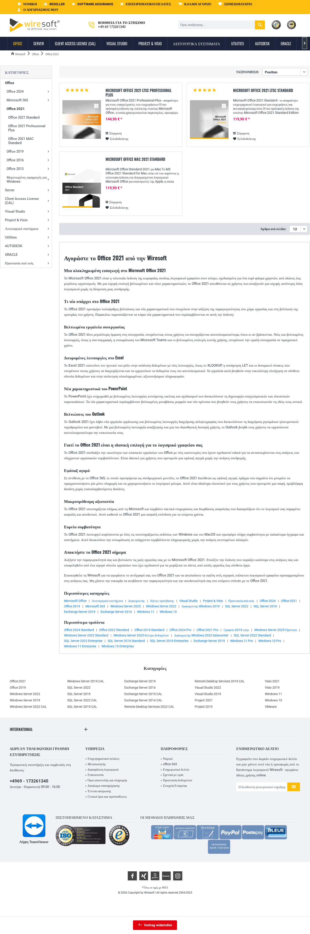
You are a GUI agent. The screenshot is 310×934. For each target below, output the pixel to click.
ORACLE (11, 255)
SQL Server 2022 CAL (82, 700)
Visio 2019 (272, 687)
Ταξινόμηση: (247, 71)
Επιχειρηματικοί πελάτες (104, 758)
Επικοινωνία (95, 775)
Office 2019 (15, 151)
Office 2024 (15, 91)
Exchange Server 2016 (116, 612)
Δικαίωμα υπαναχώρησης (104, 785)
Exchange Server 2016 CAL (143, 700)
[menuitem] (195, 4)
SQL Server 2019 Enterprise (169, 641)
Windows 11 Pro (241, 641)
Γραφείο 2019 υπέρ (236, 630)
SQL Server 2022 (236, 606)
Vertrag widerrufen (158, 925)
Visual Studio (15, 211)
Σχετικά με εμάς (173, 775)
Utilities (11, 237)
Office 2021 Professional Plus (26, 128)
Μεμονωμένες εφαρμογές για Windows (27, 179)
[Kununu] (166, 875)
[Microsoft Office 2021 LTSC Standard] (209, 119)
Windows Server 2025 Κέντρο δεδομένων (141, 635)
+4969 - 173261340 (29, 781)
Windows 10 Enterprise (117, 646)
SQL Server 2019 (265, 606)
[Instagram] (177, 875)
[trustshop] (119, 835)
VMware (271, 706)
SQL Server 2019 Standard (126, 641)
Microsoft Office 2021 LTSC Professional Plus (139, 92)
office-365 (170, 764)
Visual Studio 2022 (208, 687)
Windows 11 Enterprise (80, 646)
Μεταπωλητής (97, 764)
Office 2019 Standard (149, 630)
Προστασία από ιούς (19, 263)
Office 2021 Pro (207, 630)
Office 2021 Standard (23, 117)
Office (9, 83)
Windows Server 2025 (125, 606)
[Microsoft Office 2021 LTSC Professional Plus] (81, 119)
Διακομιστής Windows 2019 (201, 606)
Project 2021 (204, 700)
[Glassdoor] (155, 875)
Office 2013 (15, 169)
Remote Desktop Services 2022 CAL (149, 706)
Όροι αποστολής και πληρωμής (107, 780)
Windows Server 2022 (161, 606)
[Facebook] (132, 875)
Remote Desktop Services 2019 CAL (220, 681)
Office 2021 (16, 109)
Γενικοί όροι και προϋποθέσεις (107, 796)
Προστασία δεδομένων (177, 780)
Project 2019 (204, 706)
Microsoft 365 (17, 100)
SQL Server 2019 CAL (82, 706)
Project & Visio (16, 220)
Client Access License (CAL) (22, 201)
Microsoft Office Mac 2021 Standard (135, 159)
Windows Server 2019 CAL (85, 681)
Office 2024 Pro (180, 630)
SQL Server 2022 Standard (252, 635)
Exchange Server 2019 (79, 612)
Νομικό (168, 758)
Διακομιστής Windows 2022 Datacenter (201, 635)
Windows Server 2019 (25, 700)
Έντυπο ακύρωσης (99, 791)
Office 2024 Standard (79, 630)
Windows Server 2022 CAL (28, 706)
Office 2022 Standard (114, 630)
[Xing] (143, 875)
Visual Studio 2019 (208, 694)
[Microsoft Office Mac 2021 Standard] (81, 188)
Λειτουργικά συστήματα (21, 229)
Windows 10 (168, 612)
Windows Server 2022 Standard (86, 635)
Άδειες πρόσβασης (162, 601)
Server (10, 190)
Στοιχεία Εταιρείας (175, 785)
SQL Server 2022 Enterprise (83, 641)
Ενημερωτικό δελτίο (176, 769)
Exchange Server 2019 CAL (143, 694)
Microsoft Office (75, 601)
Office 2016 (15, 160)
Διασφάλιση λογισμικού (103, 769)
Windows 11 (145, 612)
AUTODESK (13, 246)
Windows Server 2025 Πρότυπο (275, 630)
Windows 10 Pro (269, 641)
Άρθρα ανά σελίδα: (273, 229)
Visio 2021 (272, 681)
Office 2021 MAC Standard (21, 141)
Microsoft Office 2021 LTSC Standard (263, 90)
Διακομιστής (136, 601)
